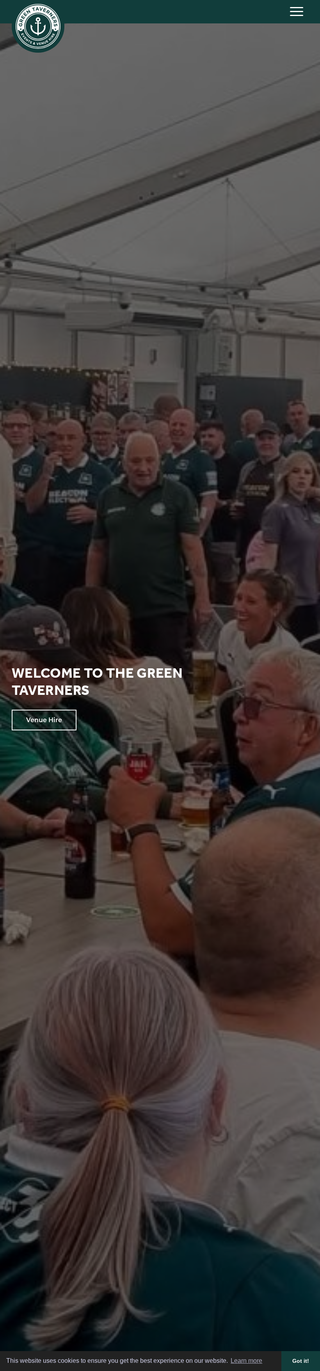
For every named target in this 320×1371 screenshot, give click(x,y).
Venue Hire (44, 720)
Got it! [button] (300, 1361)
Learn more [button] (246, 1360)
